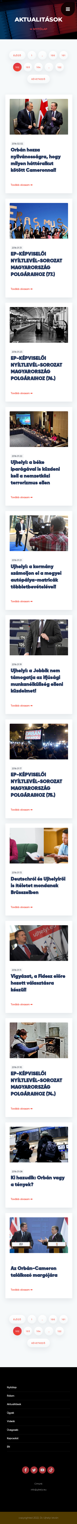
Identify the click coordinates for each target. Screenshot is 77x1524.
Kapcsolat (12, 1438)
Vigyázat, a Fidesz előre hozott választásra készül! (38, 983)
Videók (11, 1421)
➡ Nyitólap (38, 29)
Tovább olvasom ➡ (22, 185)
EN (8, 1447)
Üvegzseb (12, 1430)
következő (38, 79)
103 (28, 67)
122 (60, 67)
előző (17, 56)
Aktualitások (14, 1404)
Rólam (10, 1396)
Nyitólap (12, 1387)
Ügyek (10, 1413)
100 (53, 56)
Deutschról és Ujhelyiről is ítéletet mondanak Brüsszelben (38, 886)
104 (39, 67)
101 (64, 56)
